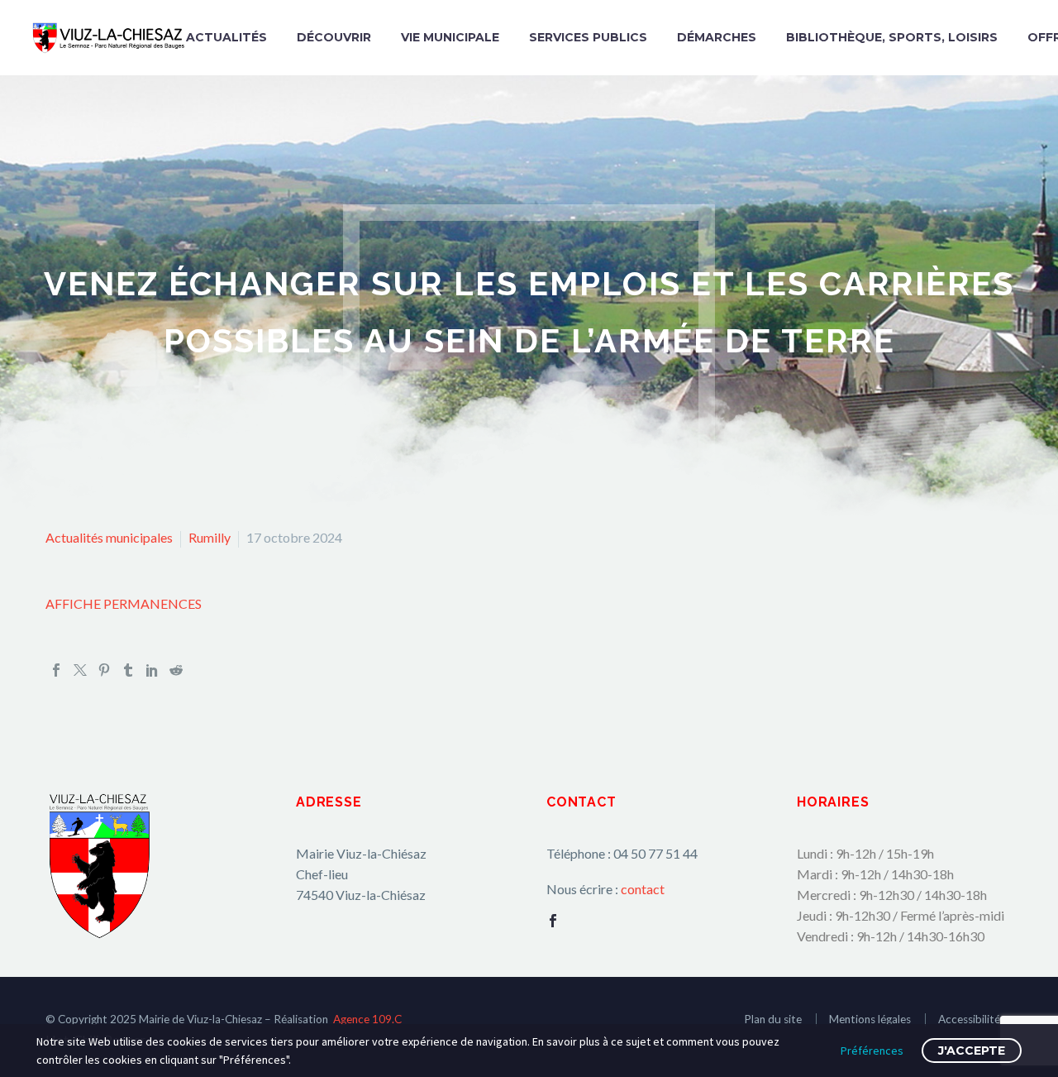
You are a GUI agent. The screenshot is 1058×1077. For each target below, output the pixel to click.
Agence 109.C (367, 1019)
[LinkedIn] (152, 670)
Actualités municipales (109, 537)
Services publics (588, 37)
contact (643, 889)
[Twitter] (80, 670)
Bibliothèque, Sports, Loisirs (892, 37)
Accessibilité (969, 1019)
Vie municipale (450, 37)
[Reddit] (176, 670)
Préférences (872, 1050)
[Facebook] (56, 670)
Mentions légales (870, 1019)
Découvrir (334, 37)
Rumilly (209, 537)
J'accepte (971, 1050)
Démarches (716, 37)
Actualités (226, 37)
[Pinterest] (104, 670)
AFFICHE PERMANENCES (123, 603)
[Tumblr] (128, 670)
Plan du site (773, 1019)
